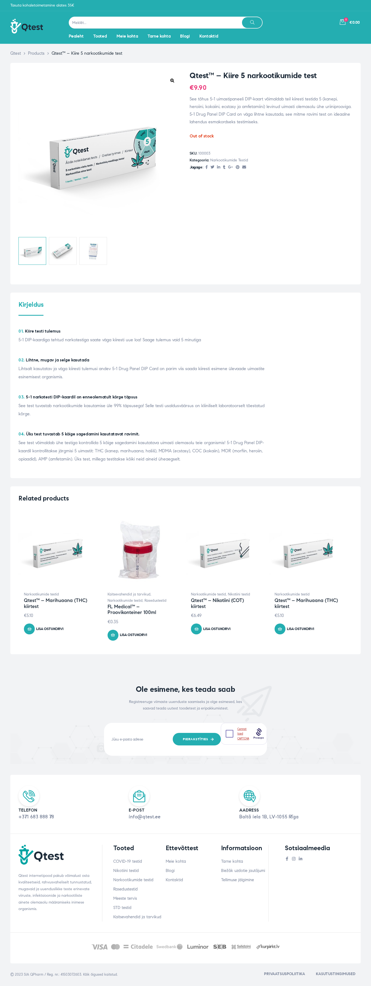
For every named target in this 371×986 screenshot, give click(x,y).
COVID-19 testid (127, 861)
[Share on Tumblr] (224, 167)
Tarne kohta (232, 861)
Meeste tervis (125, 898)
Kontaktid (174, 879)
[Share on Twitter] (212, 167)
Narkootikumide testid (229, 160)
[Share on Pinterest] (237, 167)
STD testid (122, 907)
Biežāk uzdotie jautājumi (243, 870)
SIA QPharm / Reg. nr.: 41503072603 (52, 974)
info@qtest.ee (145, 817)
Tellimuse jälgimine (237, 879)
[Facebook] (287, 859)
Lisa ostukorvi (49, 629)
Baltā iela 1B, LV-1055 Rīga (269, 817)
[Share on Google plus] (230, 167)
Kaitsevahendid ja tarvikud (129, 594)
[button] (172, 80)
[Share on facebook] (206, 167)
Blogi (170, 870)
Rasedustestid (155, 600)
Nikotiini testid (239, 594)
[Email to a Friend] (244, 167)
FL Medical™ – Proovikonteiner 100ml (132, 610)
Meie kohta (176, 861)
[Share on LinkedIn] (219, 167)
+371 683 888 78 (36, 817)
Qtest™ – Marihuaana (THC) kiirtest (55, 603)
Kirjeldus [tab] (30, 305)
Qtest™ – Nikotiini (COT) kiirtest (217, 603)
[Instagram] (294, 859)
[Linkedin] (300, 859)
